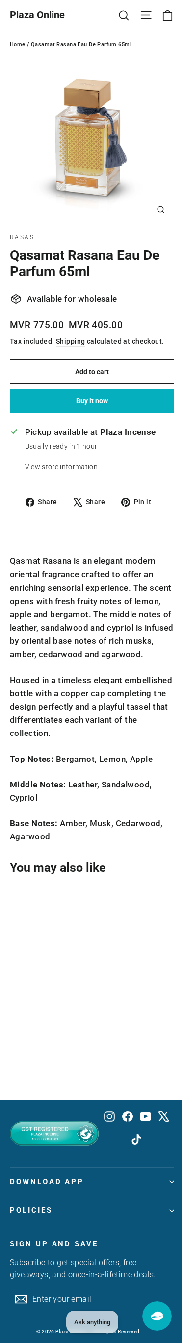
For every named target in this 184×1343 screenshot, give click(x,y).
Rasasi (23, 237)
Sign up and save (54, 1244)
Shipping (70, 341)
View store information (61, 467)
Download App (47, 1181)
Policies (31, 1210)
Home (18, 44)
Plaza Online (37, 15)
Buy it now (92, 401)
